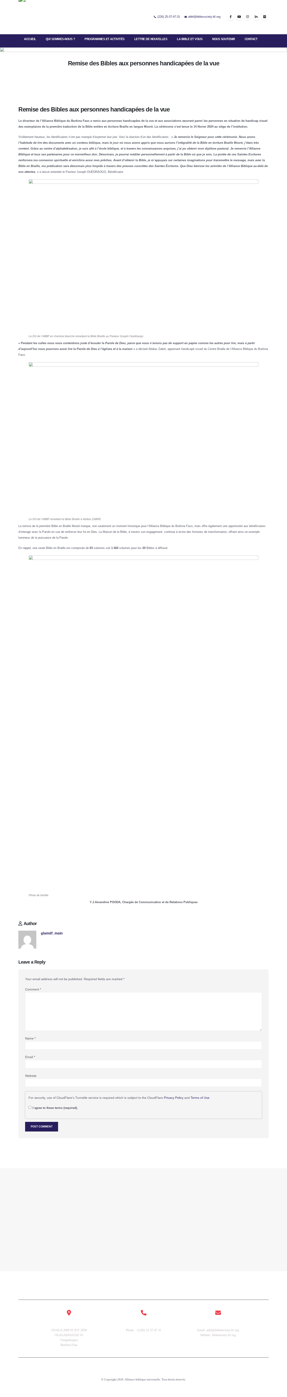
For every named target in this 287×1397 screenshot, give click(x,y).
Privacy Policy (173, 1097)
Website (31, 1076)
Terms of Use (200, 1097)
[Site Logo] (32, 17)
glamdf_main (52, 933)
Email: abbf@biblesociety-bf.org (218, 1330)
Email (30, 1057)
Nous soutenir (223, 39)
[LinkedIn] (256, 16)
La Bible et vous (189, 39)
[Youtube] (239, 16)
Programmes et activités (105, 39)
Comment (33, 989)
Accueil (30, 39)
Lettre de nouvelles (150, 39)
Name (30, 1038)
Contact (251, 39)
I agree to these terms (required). (55, 1108)
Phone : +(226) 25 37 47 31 (143, 1330)
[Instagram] (247, 16)
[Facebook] (230, 16)
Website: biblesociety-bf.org (218, 1335)
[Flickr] (264, 16)
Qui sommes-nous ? (60, 39)
